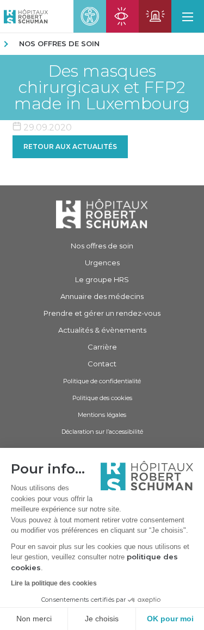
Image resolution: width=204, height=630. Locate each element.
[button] (187, 16)
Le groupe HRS (102, 279)
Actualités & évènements (102, 330)
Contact (102, 363)
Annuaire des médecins (102, 296)
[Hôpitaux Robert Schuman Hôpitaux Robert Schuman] (24, 16)
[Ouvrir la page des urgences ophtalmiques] (122, 16)
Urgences (102, 262)
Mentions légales (102, 415)
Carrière (102, 346)
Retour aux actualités (70, 146)
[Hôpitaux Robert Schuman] (102, 213)
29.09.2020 (46, 127)
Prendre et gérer (102, 313)
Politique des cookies (102, 398)
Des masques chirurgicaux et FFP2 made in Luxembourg (102, 87)
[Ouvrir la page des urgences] (155, 16)
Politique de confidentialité (102, 381)
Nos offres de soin (59, 43)
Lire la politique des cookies (54, 583)
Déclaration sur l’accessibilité (102, 431)
